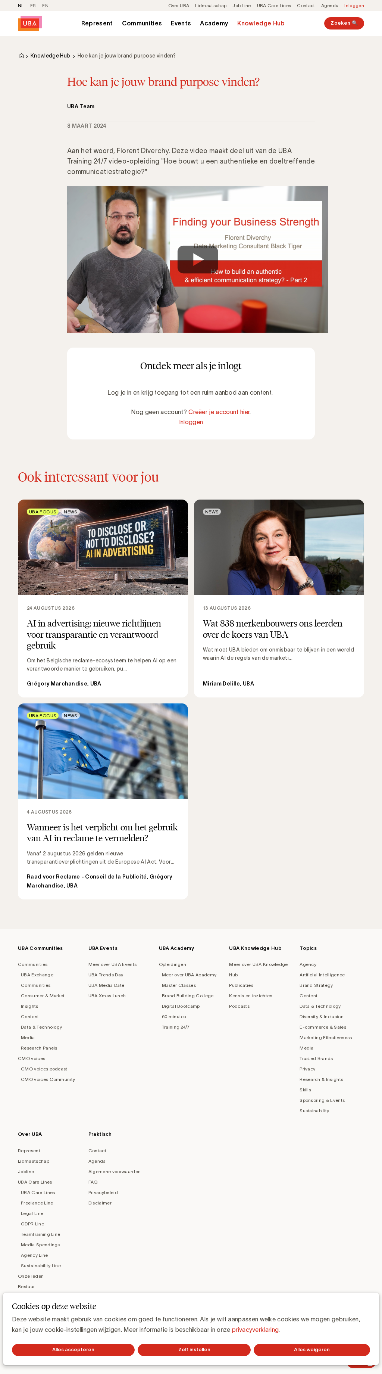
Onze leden (31, 1276)
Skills (305, 1089)
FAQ (93, 1181)
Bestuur (26, 1286)
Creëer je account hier (219, 411)
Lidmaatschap (210, 5)
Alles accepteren (73, 1349)
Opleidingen (173, 964)
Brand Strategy (316, 985)
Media (28, 1037)
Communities (142, 23)
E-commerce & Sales (323, 1027)
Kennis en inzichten (250, 995)
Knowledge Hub (261, 23)
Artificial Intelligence (322, 974)
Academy (214, 23)
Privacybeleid (103, 1192)
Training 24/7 (176, 1027)
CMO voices (31, 1058)
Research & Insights (321, 1079)
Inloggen (354, 5)
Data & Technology (41, 1027)
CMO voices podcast (44, 1068)
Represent (97, 23)
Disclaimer (100, 1202)
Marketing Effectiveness (326, 1037)
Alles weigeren (312, 1349)
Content (30, 1016)
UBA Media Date (106, 985)
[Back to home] (30, 23)
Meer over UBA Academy (189, 974)
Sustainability (314, 1110)
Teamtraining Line (40, 1234)
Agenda (330, 5)
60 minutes (174, 1016)
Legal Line (32, 1213)
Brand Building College (188, 995)
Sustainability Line (41, 1265)
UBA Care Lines (274, 5)
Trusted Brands (316, 1058)
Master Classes (179, 985)
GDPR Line (32, 1223)
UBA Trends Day (105, 974)
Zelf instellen (194, 1349)
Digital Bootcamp (181, 1006)
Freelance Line (37, 1202)
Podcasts (239, 1006)
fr (33, 5)
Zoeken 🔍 (344, 23)
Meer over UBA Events (112, 964)
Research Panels (39, 1047)
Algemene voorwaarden (114, 1171)
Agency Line (34, 1255)
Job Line (241, 5)
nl (21, 5)
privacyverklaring (255, 1329)
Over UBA (179, 5)
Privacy (307, 1068)
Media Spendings (40, 1244)
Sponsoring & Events (322, 1100)
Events (181, 23)
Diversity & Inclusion (322, 1016)
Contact (306, 5)
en (45, 5)
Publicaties (241, 985)
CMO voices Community (48, 1079)
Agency (308, 964)
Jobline (26, 1171)
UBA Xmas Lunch (107, 995)
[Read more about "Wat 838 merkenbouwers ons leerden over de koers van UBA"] (279, 598)
